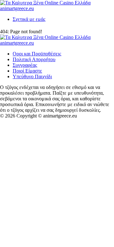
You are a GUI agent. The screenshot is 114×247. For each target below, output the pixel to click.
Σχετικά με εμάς (29, 19)
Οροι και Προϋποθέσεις (37, 53)
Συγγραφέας (25, 65)
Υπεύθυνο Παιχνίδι (32, 76)
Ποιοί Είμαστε (27, 70)
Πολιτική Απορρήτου (34, 59)
